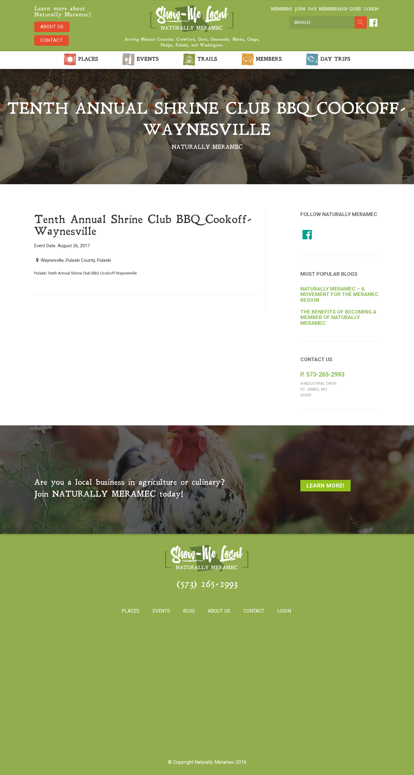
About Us (52, 26)
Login (371, 9)
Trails (206, 59)
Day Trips (334, 59)
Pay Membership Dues (334, 9)
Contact (51, 40)
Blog (189, 611)
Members (281, 9)
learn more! (325, 485)
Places (87, 59)
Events (147, 59)
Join (300, 9)
